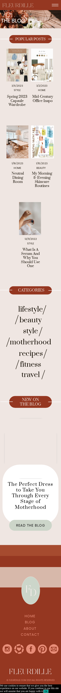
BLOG (30, 622)
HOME (30, 616)
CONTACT (30, 635)
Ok (46, 691)
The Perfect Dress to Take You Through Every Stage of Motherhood (30, 495)
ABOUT (30, 628)
